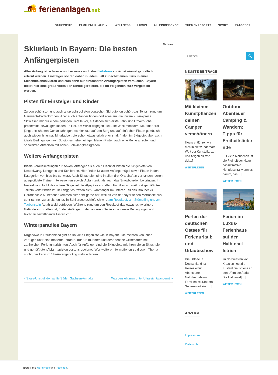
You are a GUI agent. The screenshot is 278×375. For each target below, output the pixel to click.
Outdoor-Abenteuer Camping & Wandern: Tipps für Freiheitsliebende (237, 127)
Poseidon (61, 367)
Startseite (63, 25)
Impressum (192, 335)
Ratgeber (243, 25)
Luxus (142, 25)
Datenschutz (193, 344)
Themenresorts (198, 25)
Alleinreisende (166, 25)
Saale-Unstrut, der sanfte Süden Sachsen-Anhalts (59, 278)
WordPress (43, 367)
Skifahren (104, 71)
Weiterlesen (194, 167)
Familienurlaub (91, 25)
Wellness (122, 25)
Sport (223, 25)
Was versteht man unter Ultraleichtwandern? (140, 278)
